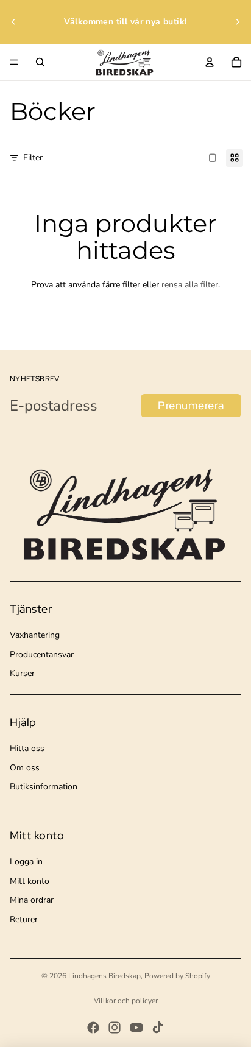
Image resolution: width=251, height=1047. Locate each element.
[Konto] (209, 62)
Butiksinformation (43, 786)
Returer (24, 919)
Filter (33, 157)
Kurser (22, 673)
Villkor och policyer (126, 1001)
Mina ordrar (32, 900)
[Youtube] (136, 1027)
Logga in (26, 861)
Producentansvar (42, 654)
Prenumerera (191, 405)
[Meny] (14, 62)
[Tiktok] (157, 1027)
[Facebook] (93, 1027)
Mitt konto (29, 881)
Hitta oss (27, 748)
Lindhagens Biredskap (104, 976)
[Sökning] (40, 62)
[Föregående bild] (13, 22)
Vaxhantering (35, 635)
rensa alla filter (189, 285)
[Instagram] (114, 1027)
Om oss (25, 768)
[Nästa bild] (237, 22)
